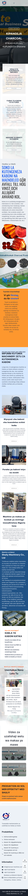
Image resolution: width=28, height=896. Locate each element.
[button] (14, 753)
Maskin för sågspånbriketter (12, 842)
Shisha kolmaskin (9, 839)
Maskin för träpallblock (11, 845)
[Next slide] (25, 698)
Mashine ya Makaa (20, 891)
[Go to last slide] (3, 698)
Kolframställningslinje (10, 837)
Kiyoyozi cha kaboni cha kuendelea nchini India (14, 422)
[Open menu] (14, 3)
